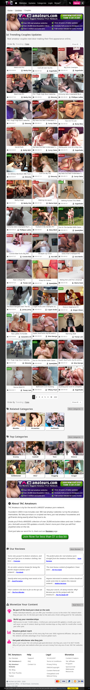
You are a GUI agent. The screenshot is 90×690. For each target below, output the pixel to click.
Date (27, 44)
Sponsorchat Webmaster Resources (70, 669)
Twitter (11, 676)
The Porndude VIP (62, 595)
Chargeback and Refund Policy (53, 675)
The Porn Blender (18, 592)
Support (31, 658)
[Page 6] (51, 397)
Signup (76, 3)
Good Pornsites (17, 581)
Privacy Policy (61, 688)
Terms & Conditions (54, 661)
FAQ (29, 661)
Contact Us (32, 664)
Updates (32, 3)
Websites (23, 3)
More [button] (56, 3)
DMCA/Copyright (53, 667)
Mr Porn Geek (57, 570)
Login (50, 3)
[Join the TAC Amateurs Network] (45, 537)
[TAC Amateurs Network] (9, 3)
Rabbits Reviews (60, 583)
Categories (41, 3)
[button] (76, 408)
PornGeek (19, 572)
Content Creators (72, 658)
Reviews (49, 531)
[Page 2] (48, 397)
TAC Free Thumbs (15, 673)
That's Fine (73, 688)
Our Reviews (13, 658)
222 (55, 397)
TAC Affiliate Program (70, 662)
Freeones (17, 561)
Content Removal (53, 670)
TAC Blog (12, 670)
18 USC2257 (51, 658)
